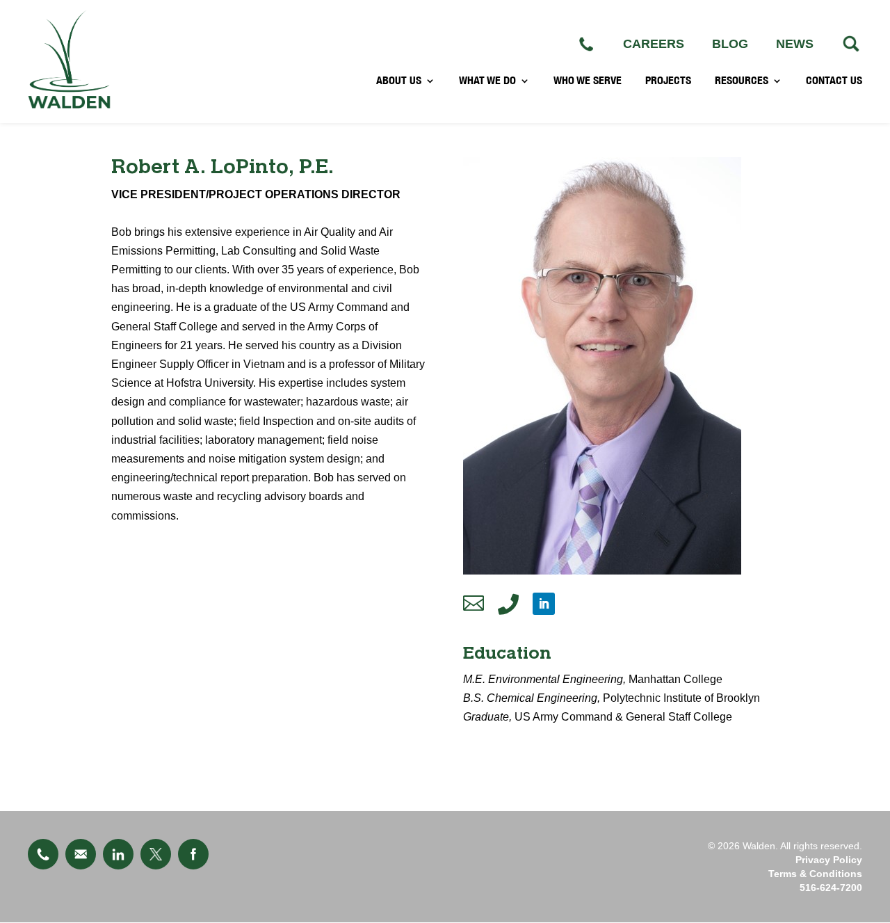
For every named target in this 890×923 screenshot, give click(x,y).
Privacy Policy (828, 859)
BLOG (730, 44)
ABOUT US (398, 81)
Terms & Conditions (815, 873)
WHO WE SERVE (587, 81)
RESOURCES (741, 81)
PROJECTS (668, 81)
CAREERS (653, 44)
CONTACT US (834, 81)
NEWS (795, 44)
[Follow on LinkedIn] (544, 604)
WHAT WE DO (487, 81)
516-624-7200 (831, 887)
